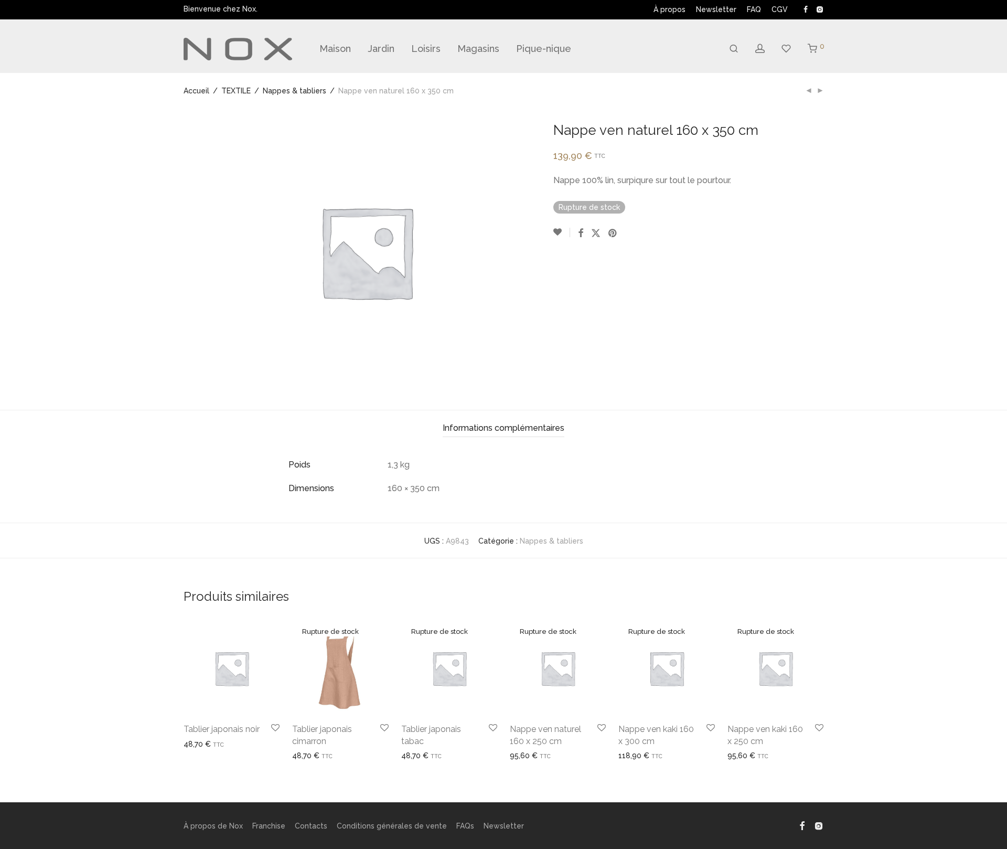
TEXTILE (236, 91)
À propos (669, 9)
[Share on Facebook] (580, 233)
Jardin (381, 48)
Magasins (478, 48)
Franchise (268, 826)
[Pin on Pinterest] (613, 233)
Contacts (311, 826)
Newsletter (716, 9)
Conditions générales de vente (392, 826)
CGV (780, 9)
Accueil (196, 91)
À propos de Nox (213, 826)
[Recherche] (734, 48)
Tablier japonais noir (222, 729)
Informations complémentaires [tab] (503, 428)
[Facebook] (806, 9)
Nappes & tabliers (294, 91)
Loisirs (426, 48)
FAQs (465, 826)
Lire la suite (308, 755)
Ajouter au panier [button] (209, 744)
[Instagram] (819, 9)
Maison (335, 48)
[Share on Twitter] (596, 233)
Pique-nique (543, 48)
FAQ (754, 9)
